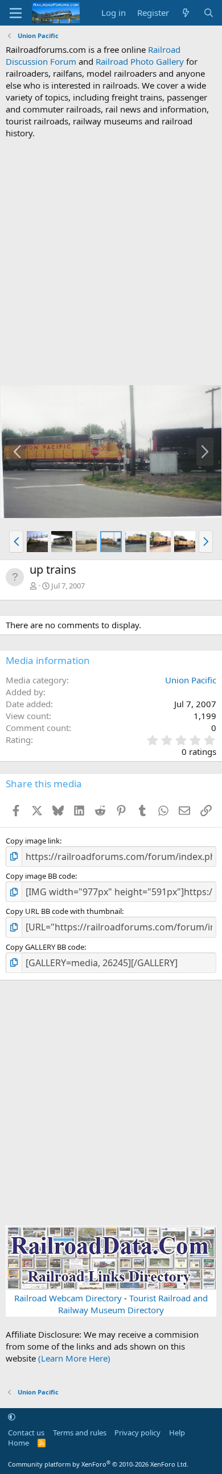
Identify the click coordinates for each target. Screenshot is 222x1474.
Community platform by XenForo (98, 1464)
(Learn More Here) (74, 1358)
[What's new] (186, 12)
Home (18, 1443)
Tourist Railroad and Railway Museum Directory (133, 1304)
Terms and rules (79, 1432)
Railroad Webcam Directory (68, 1298)
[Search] (209, 12)
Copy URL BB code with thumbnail (64, 911)
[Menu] (15, 13)
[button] (16, 541)
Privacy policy (137, 1432)
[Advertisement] (111, 262)
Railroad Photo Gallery (140, 61)
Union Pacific (190, 680)
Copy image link (33, 841)
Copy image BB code (40, 876)
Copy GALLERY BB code (45, 947)
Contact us (26, 1432)
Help (177, 1432)
